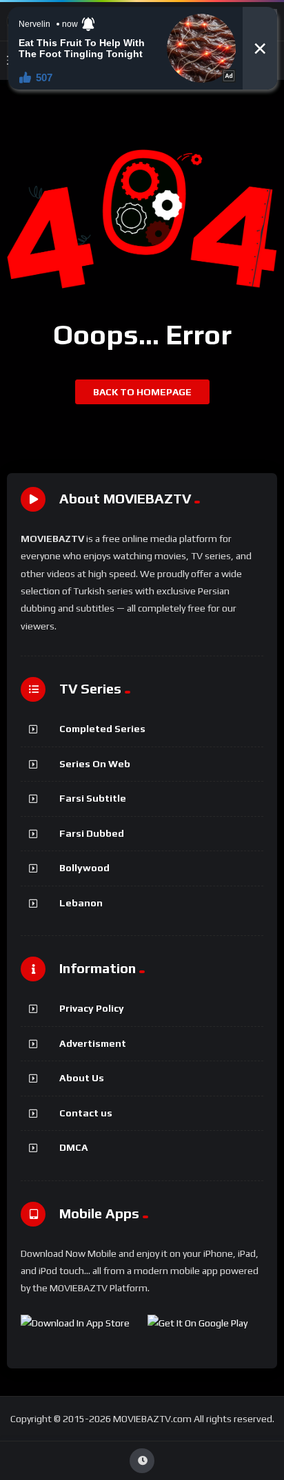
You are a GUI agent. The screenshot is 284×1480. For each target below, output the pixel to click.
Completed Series (102, 728)
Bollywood (84, 867)
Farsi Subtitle (92, 798)
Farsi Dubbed (91, 833)
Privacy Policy (91, 1008)
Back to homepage (142, 391)
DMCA (73, 1147)
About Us (81, 1077)
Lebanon (81, 902)
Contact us (85, 1112)
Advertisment (92, 1043)
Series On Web (94, 763)
